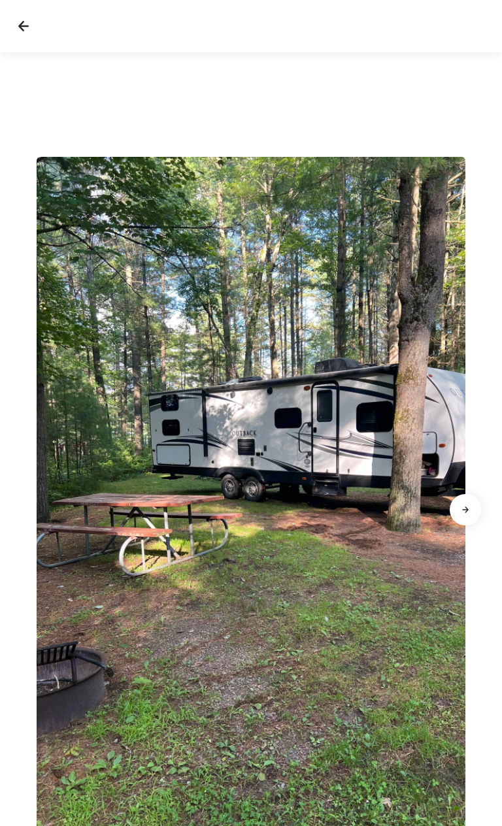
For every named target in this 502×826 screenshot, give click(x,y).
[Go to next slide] (465, 509)
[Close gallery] (23, 26)
